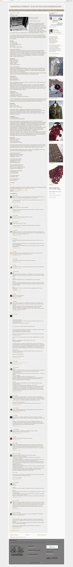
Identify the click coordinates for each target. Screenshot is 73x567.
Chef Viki (14, 221)
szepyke (14, 230)
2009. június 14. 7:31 (16, 528)
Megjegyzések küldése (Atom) (20, 537)
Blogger (41, 562)
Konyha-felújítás (52, 193)
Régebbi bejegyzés (41, 534)
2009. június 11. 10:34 (17, 226)
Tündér (32, 188)
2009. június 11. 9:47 (16, 212)
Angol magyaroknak (31, 547)
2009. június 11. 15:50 (17, 290)
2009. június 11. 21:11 (17, 357)
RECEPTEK (30, 10)
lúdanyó (14, 215)
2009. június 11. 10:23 (17, 218)
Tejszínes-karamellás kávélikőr (54, 195)
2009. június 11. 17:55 (17, 310)
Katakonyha (24, 188)
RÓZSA (42, 10)
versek (54, 10)
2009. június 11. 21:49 (17, 391)
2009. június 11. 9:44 (16, 202)
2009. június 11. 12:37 (17, 268)
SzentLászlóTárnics (31, 551)
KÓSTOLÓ (37, 10)
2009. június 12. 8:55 (16, 450)
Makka (14, 238)
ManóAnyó (15, 500)
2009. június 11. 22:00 (17, 404)
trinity (14, 301)
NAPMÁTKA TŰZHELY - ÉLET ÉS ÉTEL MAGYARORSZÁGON (36, 7)
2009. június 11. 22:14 (17, 412)
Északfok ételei (48, 10)
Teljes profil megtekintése (57, 33)
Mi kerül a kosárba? (52, 197)
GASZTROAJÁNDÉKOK (22, 10)
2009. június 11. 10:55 (17, 235)
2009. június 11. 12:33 (17, 261)
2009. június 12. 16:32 (17, 497)
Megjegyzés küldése (15, 530)
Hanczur (14, 195)
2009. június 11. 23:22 (17, 439)
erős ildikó (15, 271)
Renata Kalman (15, 453)
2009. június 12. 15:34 (17, 479)
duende (14, 314)
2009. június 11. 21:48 (17, 364)
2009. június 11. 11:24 (17, 255)
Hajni (14, 251)
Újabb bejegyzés (14, 534)
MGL (13, 265)
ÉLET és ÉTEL (13, 10)
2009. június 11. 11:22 (17, 248)
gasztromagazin (16, 191)
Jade (13, 436)
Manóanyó (29, 188)
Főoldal (27, 534)
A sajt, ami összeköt (51, 554)
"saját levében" (51, 553)
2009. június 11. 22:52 (17, 433)
